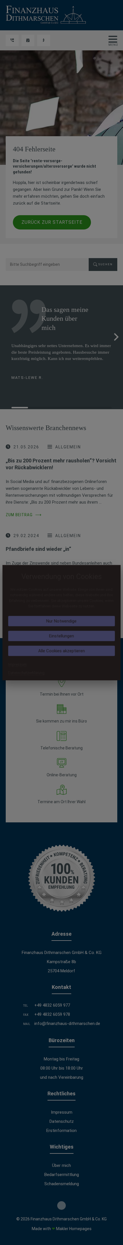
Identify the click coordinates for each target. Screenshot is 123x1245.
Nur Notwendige (61, 621)
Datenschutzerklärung (26, 672)
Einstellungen (61, 635)
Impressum (17, 664)
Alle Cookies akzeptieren (61, 650)
